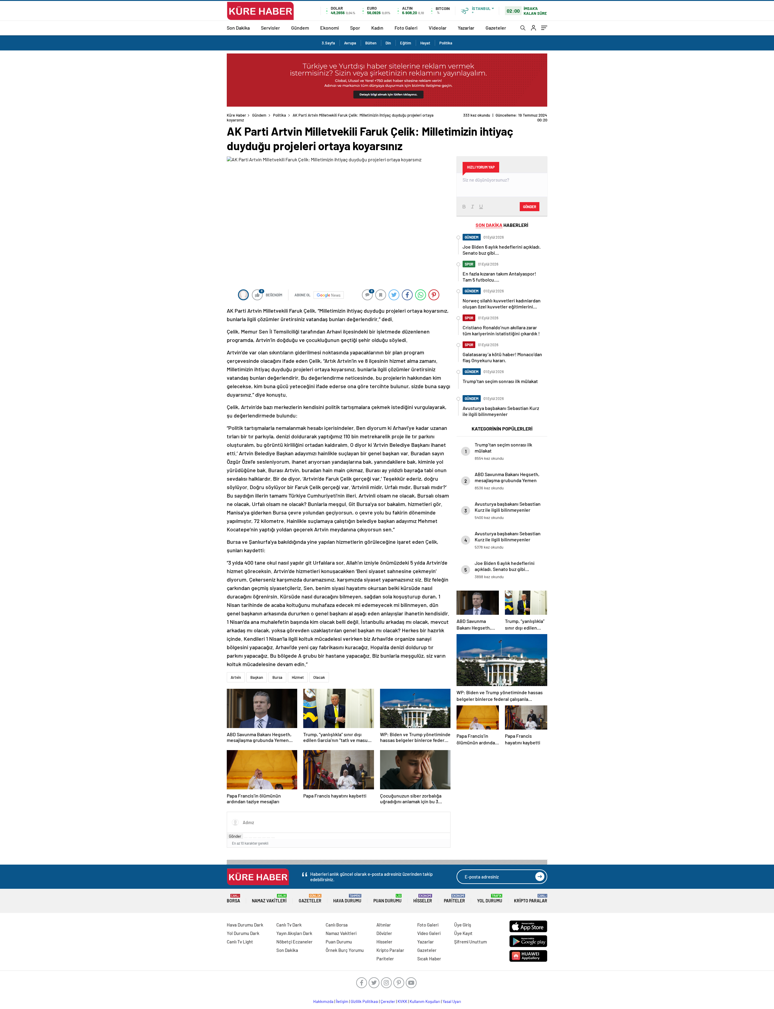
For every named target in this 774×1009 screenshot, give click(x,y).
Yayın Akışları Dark (294, 933)
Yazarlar (466, 28)
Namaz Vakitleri (269, 898)
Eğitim (405, 42)
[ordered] (259, 837)
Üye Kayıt (463, 933)
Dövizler (384, 933)
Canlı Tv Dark (289, 924)
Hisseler (422, 898)
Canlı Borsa (337, 924)
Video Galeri (429, 933)
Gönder (235, 836)
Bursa (277, 677)
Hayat (425, 42)
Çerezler (388, 1001)
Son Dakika (238, 28)
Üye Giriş (462, 924)
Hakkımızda (323, 1001)
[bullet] (264, 837)
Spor (355, 28)
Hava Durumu (347, 898)
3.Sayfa (328, 42)
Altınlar (383, 924)
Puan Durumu (387, 898)
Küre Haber (236, 115)
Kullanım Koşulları (425, 1001)
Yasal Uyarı (452, 1001)
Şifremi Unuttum (470, 941)
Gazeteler (496, 28)
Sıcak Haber (429, 958)
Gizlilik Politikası (364, 1001)
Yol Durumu (489, 898)
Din (388, 42)
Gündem (300, 28)
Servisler (270, 28)
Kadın (377, 28)
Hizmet (298, 677)
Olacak (319, 677)
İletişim (342, 1001)
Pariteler (454, 898)
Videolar (438, 28)
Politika (445, 42)
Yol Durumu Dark (243, 933)
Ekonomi (329, 28)
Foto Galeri (406, 28)
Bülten (370, 42)
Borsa (233, 898)
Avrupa (350, 42)
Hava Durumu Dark (245, 924)
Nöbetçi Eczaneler (294, 941)
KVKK (402, 1001)
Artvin (236, 677)
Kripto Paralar (530, 898)
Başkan (256, 677)
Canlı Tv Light (240, 941)
